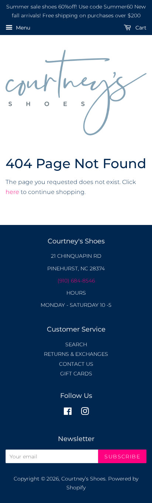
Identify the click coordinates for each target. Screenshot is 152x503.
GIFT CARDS (76, 374)
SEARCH (76, 344)
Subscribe (122, 456)
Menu (22, 27)
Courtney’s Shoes (83, 479)
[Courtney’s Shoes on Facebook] (67, 413)
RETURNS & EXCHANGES (76, 354)
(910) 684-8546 (76, 281)
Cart (140, 27)
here (12, 191)
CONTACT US (76, 364)
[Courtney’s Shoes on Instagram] (85, 413)
